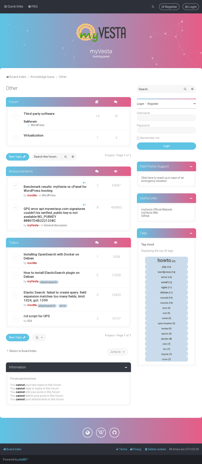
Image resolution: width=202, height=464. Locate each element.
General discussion (55, 225)
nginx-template (165, 323)
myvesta (164, 303)
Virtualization (33, 135)
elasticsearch (48, 282)
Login (140, 103)
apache (164, 334)
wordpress (164, 271)
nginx (164, 287)
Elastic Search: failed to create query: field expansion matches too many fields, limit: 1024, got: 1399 (55, 296)
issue (164, 359)
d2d (29, 320)
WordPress (37, 125)
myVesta (32, 225)
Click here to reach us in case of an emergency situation (162, 179)
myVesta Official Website (156, 209)
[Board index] (101, 32)
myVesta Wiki (149, 212)
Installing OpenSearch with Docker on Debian (51, 256)
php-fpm (164, 339)
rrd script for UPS (37, 316)
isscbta (32, 195)
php (164, 266)
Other (12, 88)
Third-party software (39, 114)
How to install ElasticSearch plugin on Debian (51, 275)
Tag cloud (147, 244)
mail (165, 313)
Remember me (149, 137)
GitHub (145, 215)
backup (165, 328)
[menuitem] (33, 6)
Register (153, 103)
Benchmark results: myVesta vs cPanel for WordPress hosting (55, 189)
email (164, 282)
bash (165, 308)
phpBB (22, 459)
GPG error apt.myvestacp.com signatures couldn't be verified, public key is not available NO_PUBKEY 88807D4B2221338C (54, 215)
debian (164, 292)
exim (165, 344)
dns (165, 349)
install (165, 318)
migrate (164, 354)
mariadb (164, 298)
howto (164, 260)
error (63, 305)
